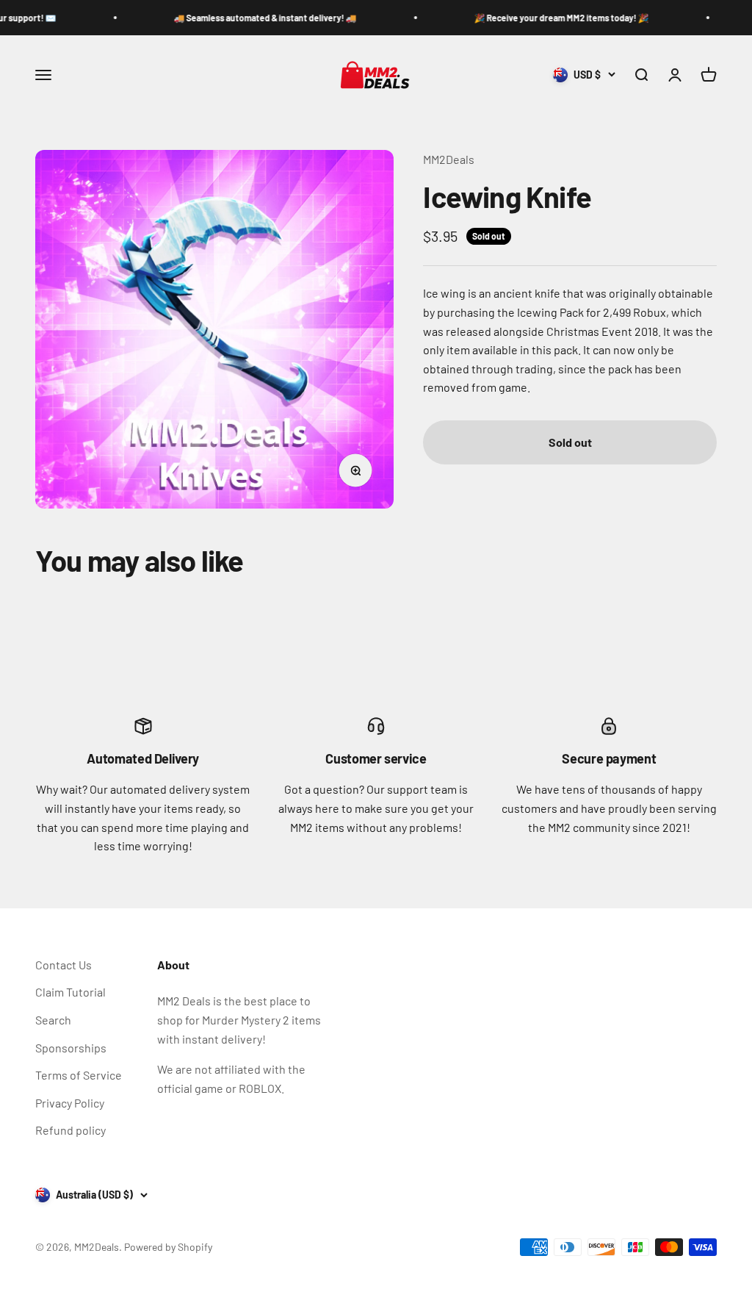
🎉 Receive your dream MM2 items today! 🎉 (531, 17)
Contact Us (63, 965)
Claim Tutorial (70, 992)
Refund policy (70, 1130)
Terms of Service (78, 1075)
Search (53, 1020)
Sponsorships (70, 1048)
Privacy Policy (69, 1103)
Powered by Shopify (168, 1247)
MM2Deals (448, 159)
